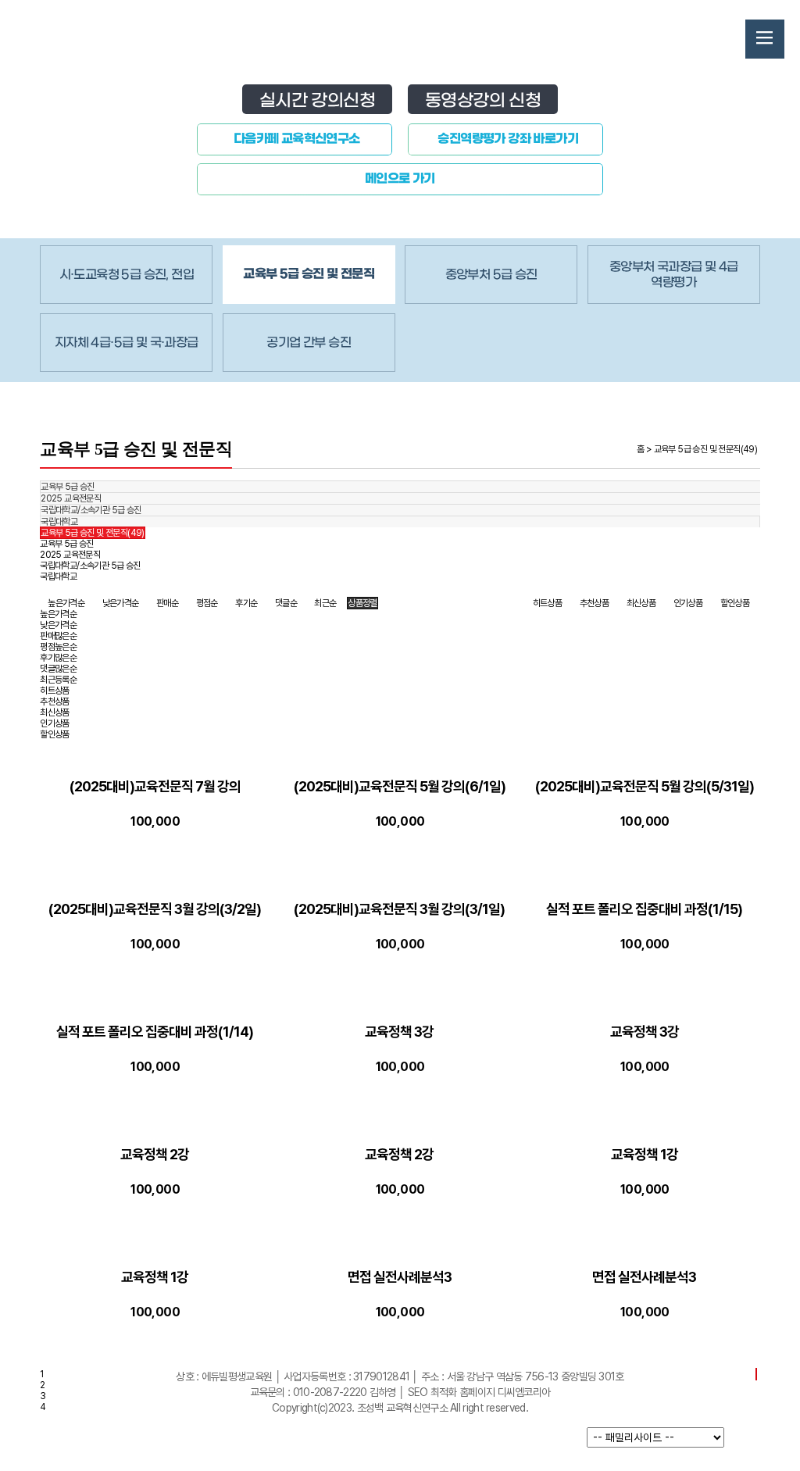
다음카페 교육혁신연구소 (297, 139)
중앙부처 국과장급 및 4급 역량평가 (673, 274)
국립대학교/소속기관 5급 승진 (91, 510)
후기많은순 (58, 657)
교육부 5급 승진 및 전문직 (308, 274)
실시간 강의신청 (317, 101)
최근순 (325, 603)
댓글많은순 (58, 668)
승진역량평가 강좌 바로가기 (508, 139)
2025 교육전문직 (71, 498)
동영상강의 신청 (483, 101)
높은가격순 (66, 603)
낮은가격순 (120, 603)
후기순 (246, 603)
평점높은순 (58, 646)
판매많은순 (58, 635)
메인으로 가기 (400, 179)
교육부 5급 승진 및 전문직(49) (93, 532)
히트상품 (547, 603)
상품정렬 (362, 603)
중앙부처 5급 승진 (491, 274)
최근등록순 (58, 679)
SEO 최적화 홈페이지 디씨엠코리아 (479, 1392)
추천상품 (594, 603)
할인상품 (735, 603)
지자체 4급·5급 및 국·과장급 (126, 342)
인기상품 (688, 603)
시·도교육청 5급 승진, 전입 (126, 274)
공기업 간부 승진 (308, 342)
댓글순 (286, 603)
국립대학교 (59, 521)
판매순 (167, 603)
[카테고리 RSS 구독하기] (756, 1374)
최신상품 (641, 603)
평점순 (207, 603)
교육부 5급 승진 (68, 486)
